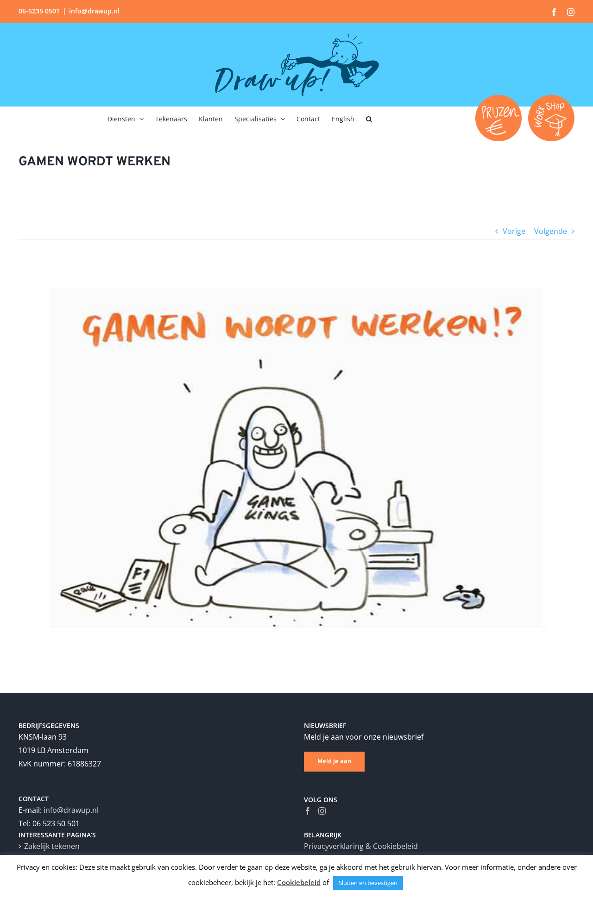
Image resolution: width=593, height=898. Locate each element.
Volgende (550, 231)
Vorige (514, 231)
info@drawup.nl (94, 10)
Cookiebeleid (299, 882)
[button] (369, 118)
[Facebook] (307, 811)
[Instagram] (322, 811)
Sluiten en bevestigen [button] (368, 883)
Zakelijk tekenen (52, 846)
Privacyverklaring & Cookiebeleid (361, 846)
